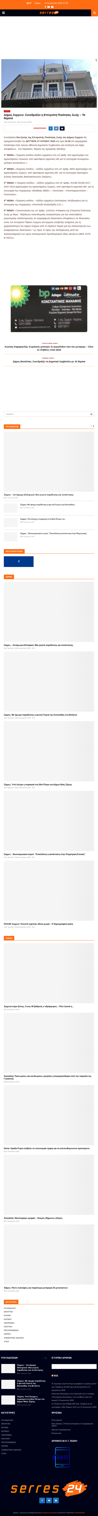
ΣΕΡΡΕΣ (7, 111)
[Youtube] (49, 1500)
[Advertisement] (49, 40)
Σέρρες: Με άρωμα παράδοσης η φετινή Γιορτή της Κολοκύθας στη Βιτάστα (40, 715)
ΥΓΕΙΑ (6, 1342)
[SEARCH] (91, 414)
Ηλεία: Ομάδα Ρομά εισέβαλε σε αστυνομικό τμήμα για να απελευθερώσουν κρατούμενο (47, 1148)
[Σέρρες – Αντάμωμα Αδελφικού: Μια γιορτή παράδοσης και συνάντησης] (49, 462)
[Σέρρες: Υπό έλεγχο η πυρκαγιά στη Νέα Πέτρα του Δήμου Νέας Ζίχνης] (11, 522)
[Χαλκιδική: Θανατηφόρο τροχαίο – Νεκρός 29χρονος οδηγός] (49, 1185)
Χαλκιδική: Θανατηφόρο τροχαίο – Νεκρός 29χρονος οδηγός (33, 1218)
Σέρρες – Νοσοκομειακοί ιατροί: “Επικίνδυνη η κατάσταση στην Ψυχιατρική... (54, 533)
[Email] (56, 1500)
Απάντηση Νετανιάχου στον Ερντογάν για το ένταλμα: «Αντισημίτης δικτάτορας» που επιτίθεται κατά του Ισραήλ (73, 1397)
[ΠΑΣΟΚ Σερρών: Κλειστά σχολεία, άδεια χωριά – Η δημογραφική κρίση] (49, 891)
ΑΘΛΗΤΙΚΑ (8, 1312)
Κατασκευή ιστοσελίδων (50, 1513)
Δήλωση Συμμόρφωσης (61, 1430)
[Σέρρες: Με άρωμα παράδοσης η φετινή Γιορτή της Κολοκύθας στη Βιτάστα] (11, 508)
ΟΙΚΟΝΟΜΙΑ (9, 1323)
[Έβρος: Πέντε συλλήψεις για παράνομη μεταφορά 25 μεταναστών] (49, 1254)
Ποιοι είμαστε (57, 1420)
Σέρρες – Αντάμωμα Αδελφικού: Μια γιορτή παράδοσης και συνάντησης (39, 495)
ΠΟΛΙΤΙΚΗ (8, 1327)
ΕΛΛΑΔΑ (7, 1315)
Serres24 (12, 122)
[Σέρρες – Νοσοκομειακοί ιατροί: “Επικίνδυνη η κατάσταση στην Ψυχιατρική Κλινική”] (11, 536)
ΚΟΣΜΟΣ (8, 1319)
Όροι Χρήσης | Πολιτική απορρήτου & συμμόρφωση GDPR (72, 1425)
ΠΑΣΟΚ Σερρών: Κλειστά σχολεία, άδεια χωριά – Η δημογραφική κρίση (38, 924)
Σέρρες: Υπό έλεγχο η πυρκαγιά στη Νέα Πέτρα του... (43, 519)
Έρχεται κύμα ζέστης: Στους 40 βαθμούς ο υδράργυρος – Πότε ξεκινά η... (39, 1006)
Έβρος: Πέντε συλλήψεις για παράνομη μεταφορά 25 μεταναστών (36, 1288)
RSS (56, 1375)
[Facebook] (42, 1500)
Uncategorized (10, 1308)
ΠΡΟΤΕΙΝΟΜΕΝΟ (11, 1330)
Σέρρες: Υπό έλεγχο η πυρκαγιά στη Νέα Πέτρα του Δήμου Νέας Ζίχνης (38, 784)
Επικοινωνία (56, 1433)
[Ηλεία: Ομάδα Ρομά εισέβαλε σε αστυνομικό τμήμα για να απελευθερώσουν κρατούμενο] (49, 1115)
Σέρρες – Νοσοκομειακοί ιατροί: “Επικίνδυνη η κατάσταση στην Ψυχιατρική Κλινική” (44, 854)
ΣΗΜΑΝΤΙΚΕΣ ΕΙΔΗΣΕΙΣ (14, 1338)
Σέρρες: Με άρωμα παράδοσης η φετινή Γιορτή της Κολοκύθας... (48, 505)
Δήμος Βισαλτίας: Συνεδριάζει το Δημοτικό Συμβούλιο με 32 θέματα (49, 361)
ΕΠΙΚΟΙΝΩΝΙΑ (80, 1513)
